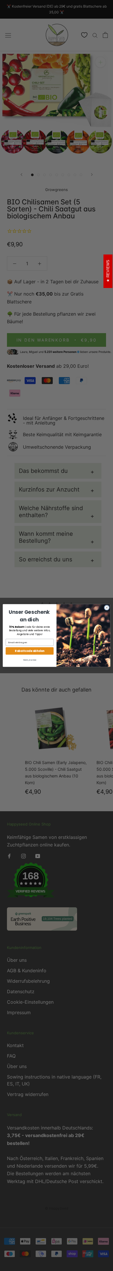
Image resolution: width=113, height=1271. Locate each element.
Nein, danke (29, 660)
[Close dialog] (106, 607)
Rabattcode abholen (29, 651)
